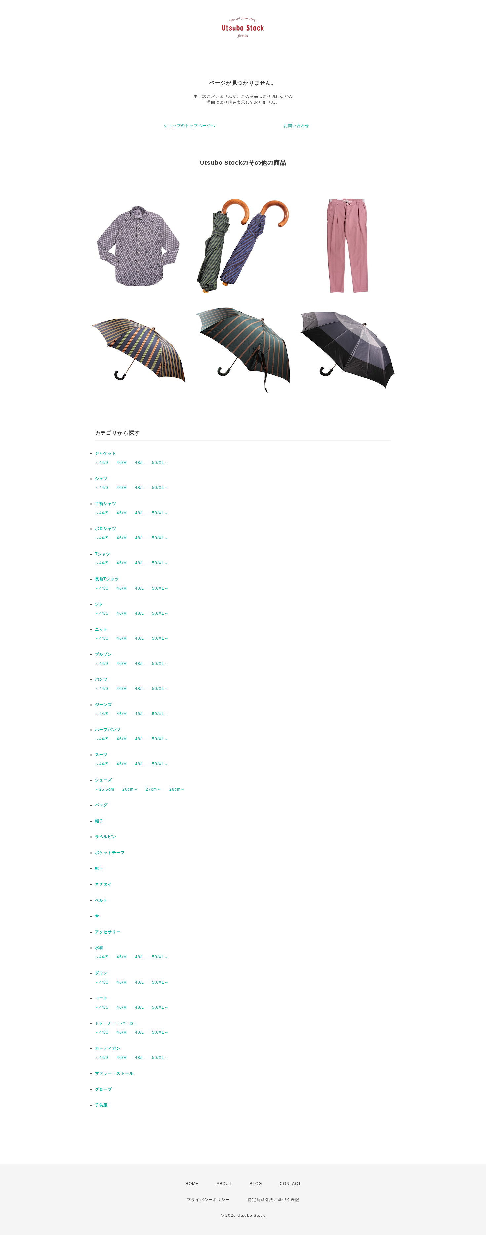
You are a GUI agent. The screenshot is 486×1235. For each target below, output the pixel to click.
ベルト (101, 900)
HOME (192, 1183)
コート (101, 998)
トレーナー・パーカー (116, 1023)
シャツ (101, 478)
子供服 (101, 1105)
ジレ (99, 604)
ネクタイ (103, 884)
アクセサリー (108, 932)
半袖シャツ (105, 503)
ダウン (101, 973)
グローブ (103, 1089)
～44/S (102, 462)
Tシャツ (102, 554)
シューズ (103, 780)
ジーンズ (103, 704)
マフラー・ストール (114, 1073)
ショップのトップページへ (189, 125)
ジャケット (105, 453)
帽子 (99, 821)
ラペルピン (105, 836)
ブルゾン (103, 654)
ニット (101, 629)
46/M (122, 462)
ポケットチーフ (110, 852)
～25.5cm (104, 789)
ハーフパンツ (108, 729)
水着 (99, 948)
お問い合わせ (296, 125)
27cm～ (153, 789)
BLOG (256, 1183)
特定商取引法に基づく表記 (273, 1199)
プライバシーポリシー (208, 1199)
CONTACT (290, 1183)
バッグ (101, 805)
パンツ (101, 679)
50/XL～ (160, 462)
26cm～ (130, 789)
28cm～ (177, 789)
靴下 (99, 868)
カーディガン (108, 1048)
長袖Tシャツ (107, 579)
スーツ (101, 755)
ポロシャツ (105, 528)
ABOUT (224, 1183)
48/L (139, 462)
